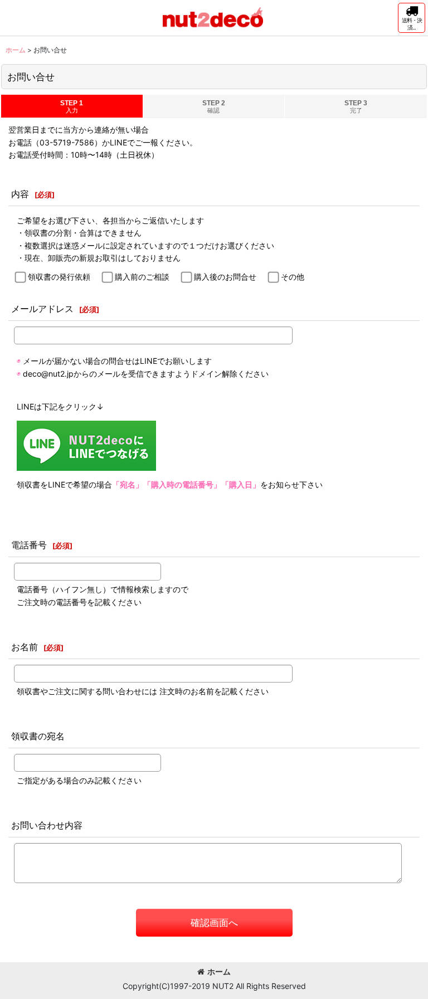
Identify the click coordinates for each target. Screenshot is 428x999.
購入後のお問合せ (225, 276)
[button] (411, 18)
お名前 (24, 646)
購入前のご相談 (142, 276)
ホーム (219, 971)
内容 (20, 193)
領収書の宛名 (38, 736)
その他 (292, 276)
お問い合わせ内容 (46, 825)
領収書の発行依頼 (59, 276)
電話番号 (29, 544)
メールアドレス (42, 308)
